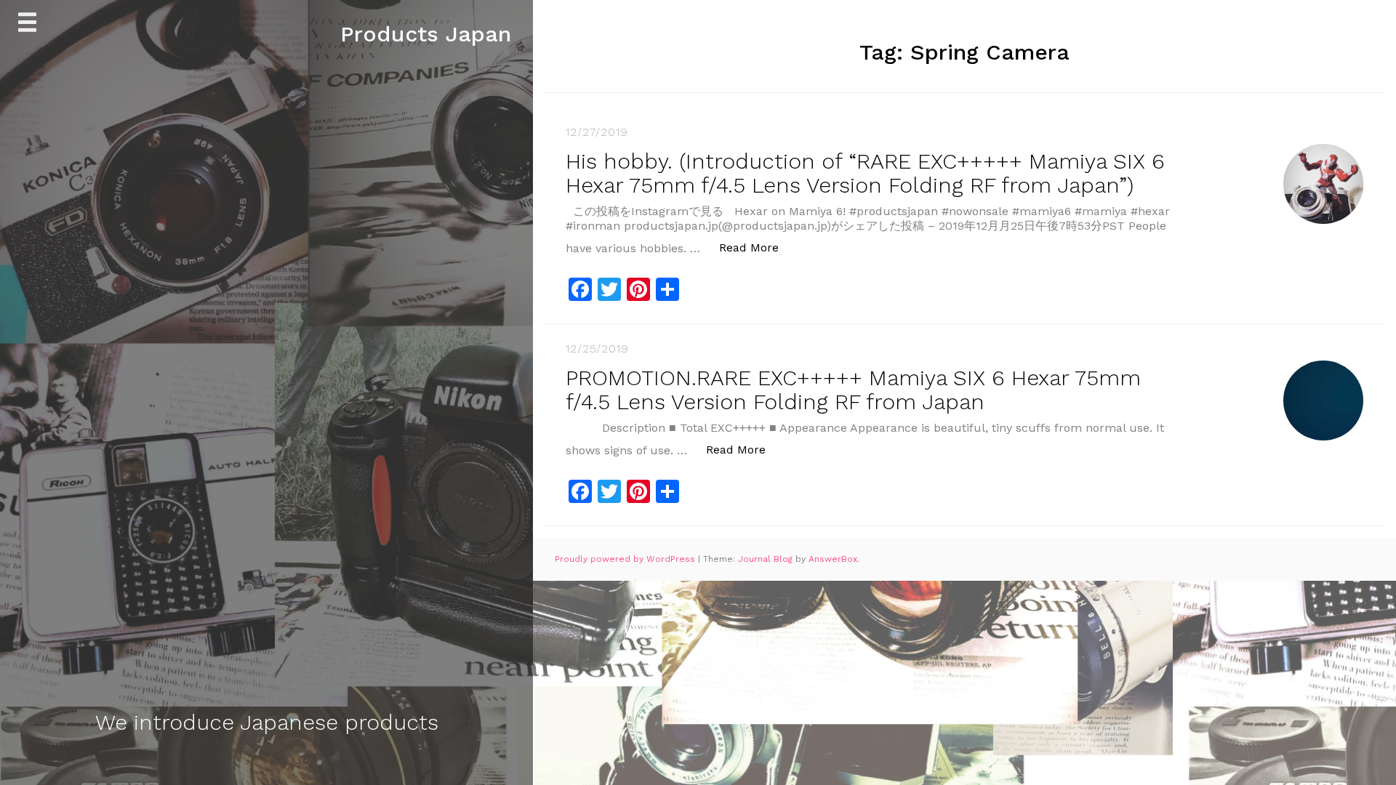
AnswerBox (833, 559)
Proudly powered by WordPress (626, 559)
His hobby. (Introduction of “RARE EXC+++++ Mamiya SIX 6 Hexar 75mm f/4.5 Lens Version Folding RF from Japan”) (865, 173)
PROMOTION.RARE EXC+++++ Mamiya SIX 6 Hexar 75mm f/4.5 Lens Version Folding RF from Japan (853, 389)
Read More (756, 247)
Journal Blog (766, 559)
